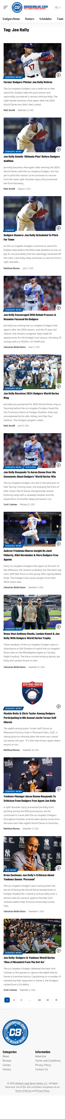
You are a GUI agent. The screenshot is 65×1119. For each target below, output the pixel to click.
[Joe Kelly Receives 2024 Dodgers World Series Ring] (32, 371)
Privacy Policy (42, 1090)
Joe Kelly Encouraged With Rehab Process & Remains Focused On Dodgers (30, 317)
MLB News (10, 870)
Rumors (9, 230)
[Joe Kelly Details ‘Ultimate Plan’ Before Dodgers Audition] (32, 135)
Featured (31, 467)
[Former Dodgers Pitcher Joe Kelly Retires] (32, 60)
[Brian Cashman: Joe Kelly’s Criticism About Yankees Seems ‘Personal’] (32, 853)
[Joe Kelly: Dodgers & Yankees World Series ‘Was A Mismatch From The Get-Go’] (32, 936)
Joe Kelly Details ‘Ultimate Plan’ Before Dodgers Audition (32, 159)
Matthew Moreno (12, 268)
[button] (7, 7)
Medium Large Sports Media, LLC (31, 1083)
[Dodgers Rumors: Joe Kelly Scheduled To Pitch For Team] (32, 213)
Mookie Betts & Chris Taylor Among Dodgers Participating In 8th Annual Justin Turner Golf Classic (30, 718)
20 (39, 1000)
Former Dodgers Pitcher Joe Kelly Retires (28, 82)
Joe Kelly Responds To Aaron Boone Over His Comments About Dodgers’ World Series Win (30, 474)
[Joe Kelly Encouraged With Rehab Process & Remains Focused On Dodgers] (32, 293)
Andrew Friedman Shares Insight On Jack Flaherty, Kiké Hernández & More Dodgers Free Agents (31, 555)
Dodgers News (13, 77)
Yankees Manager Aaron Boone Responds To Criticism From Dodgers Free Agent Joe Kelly (30, 798)
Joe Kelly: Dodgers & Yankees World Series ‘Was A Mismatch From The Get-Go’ (29, 960)
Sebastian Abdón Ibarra (15, 347)
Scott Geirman (10, 504)
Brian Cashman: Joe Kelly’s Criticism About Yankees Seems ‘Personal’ (29, 877)
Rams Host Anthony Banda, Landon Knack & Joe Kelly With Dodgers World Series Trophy (32, 636)
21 (48, 1000)
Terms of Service (23, 1090)
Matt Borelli (9, 110)
